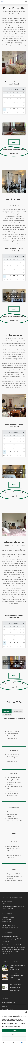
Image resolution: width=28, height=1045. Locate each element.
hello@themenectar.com (11, 928)
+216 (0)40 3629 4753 (9, 925)
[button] (25, 1012)
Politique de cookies (9, 1042)
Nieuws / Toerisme (7, 1010)
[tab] (7, 711)
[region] (14, 62)
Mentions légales (19, 1042)
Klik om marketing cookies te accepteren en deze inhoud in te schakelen (14, 128)
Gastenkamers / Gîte (8, 1003)
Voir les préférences (14, 1039)
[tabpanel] (14, 772)
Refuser (14, 1034)
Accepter (14, 1030)
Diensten (4, 1006)
